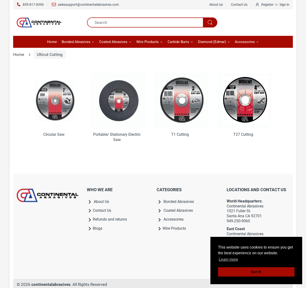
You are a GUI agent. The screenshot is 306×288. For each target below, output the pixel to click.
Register (267, 4)
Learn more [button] (228, 259)
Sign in (284, 4)
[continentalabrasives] (48, 22)
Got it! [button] (256, 272)
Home (18, 54)
